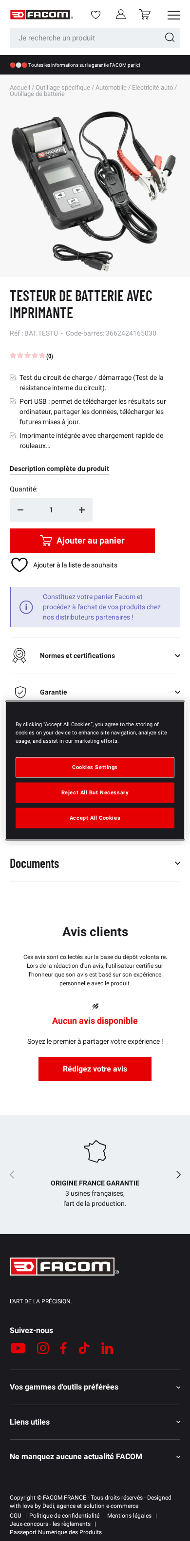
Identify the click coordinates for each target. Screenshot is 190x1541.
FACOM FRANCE (64, 1497)
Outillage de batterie (37, 94)
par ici (134, 65)
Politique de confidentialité (64, 1515)
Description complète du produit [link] (59, 468)
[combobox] (95, 38)
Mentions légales (129, 1515)
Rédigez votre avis (95, 1068)
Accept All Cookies (95, 817)
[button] (145, 14)
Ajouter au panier (91, 540)
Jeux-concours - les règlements (50, 1524)
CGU (15, 1515)
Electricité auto (152, 87)
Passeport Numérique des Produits (56, 1532)
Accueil (20, 87)
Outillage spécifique (63, 87)
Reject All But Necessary (95, 792)
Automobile (111, 87)
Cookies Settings (95, 767)
